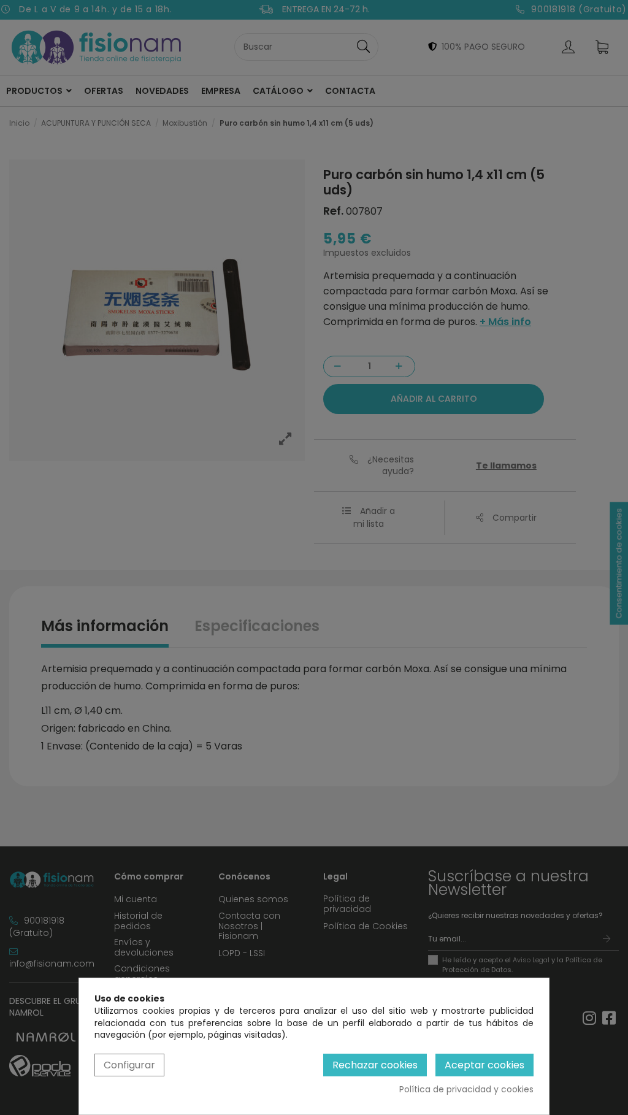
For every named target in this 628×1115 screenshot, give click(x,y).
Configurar (129, 1065)
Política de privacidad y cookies (466, 1089)
